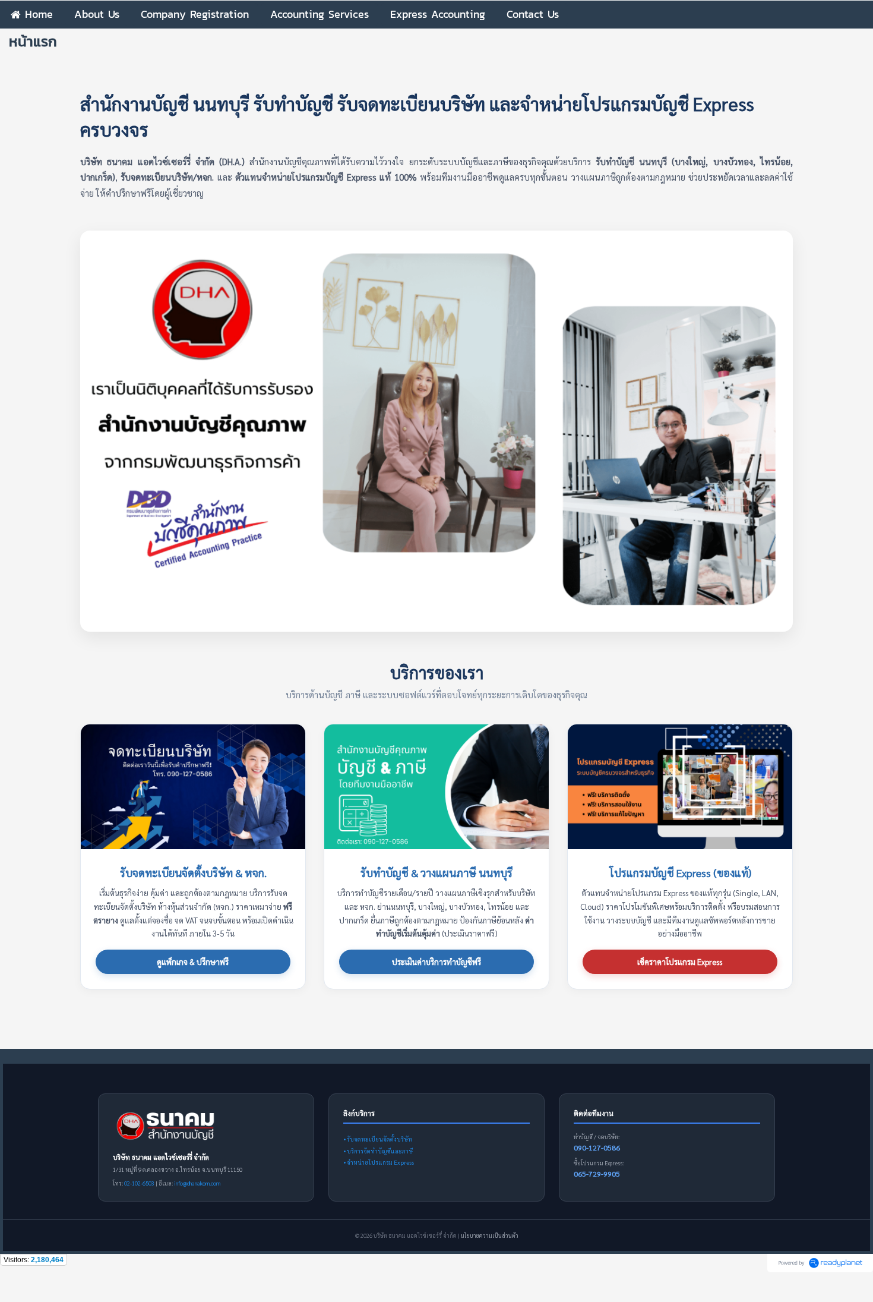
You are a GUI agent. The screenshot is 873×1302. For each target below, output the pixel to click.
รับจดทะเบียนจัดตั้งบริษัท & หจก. (193, 872)
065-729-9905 (597, 1173)
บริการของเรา (436, 672)
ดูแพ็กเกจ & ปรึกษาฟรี (193, 962)
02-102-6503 (139, 1183)
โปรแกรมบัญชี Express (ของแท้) (680, 872)
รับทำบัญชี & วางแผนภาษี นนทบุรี (436, 872)
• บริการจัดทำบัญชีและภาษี (378, 1151)
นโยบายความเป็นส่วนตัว (489, 1235)
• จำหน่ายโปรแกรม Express (378, 1162)
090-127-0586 (597, 1147)
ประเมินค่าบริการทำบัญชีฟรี (436, 962)
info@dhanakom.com (197, 1183)
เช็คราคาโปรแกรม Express (679, 962)
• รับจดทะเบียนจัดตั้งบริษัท (377, 1139)
